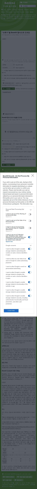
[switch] (29, 214)
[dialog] (18, 244)
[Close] (33, 176)
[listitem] (18, 210)
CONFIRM (11, 310)
